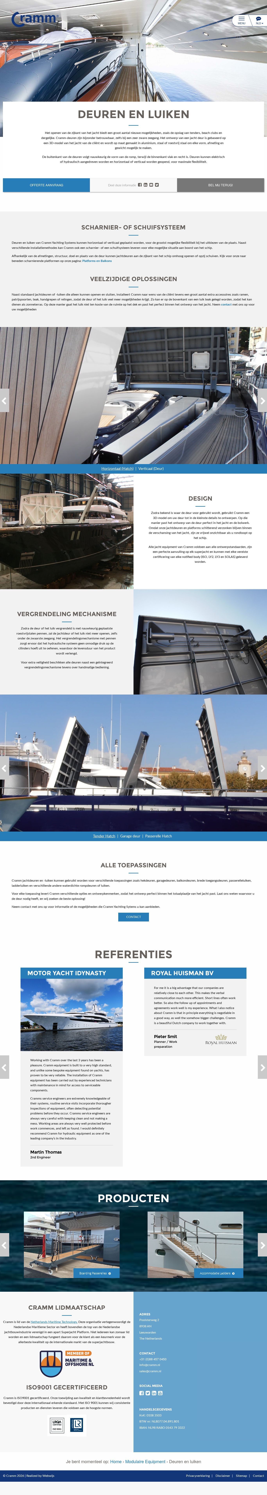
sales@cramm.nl (150, 1371)
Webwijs (48, 1475)
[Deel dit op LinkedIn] (145, 185)
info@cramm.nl (149, 1365)
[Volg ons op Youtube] (160, 1393)
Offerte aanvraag (46, 185)
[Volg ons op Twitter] (148, 1393)
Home (116, 1461)
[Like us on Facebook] (141, 1393)
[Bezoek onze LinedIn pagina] (154, 1393)
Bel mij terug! (220, 185)
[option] (133, 400)
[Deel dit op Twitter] (157, 185)
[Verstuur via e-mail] (151, 185)
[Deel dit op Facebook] (140, 185)
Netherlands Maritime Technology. (54, 1322)
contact (133, 917)
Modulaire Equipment (145, 1461)
